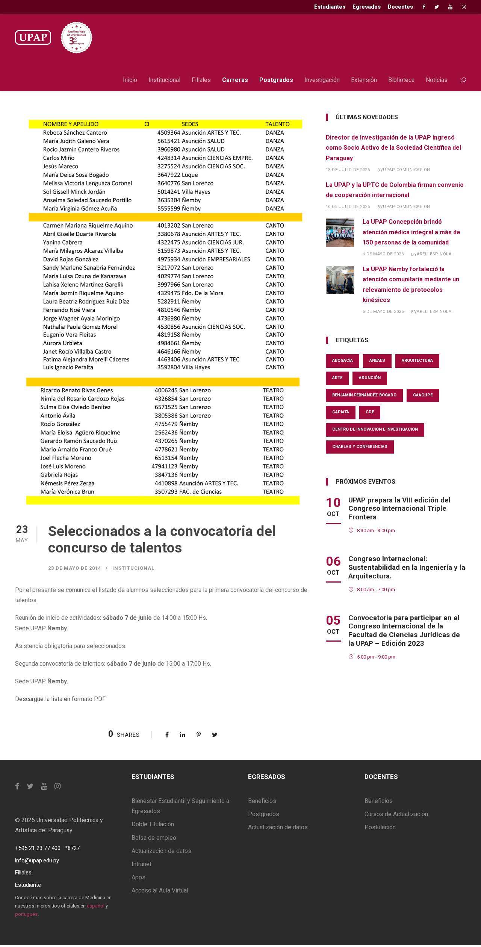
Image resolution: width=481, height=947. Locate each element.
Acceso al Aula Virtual (160, 890)
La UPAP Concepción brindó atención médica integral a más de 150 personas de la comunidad (411, 232)
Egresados (366, 7)
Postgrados (276, 79)
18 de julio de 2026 (348, 169)
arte (337, 377)
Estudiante (28, 885)
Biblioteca (401, 79)
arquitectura (417, 360)
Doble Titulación (153, 824)
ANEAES (377, 360)
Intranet (141, 864)
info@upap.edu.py (37, 860)
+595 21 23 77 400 (38, 848)
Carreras (235, 79)
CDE (370, 412)
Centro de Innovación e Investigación (375, 429)
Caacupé (423, 395)
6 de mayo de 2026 (383, 254)
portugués (26, 914)
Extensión (364, 79)
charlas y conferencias (359, 446)
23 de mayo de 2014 (74, 568)
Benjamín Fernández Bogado (364, 395)
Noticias (437, 79)
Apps (138, 877)
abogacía (342, 360)
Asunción (370, 377)
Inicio (130, 79)
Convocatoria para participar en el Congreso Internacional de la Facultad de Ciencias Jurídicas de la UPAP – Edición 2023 (404, 630)
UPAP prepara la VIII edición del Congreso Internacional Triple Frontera (399, 509)
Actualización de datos (161, 850)
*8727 (72, 848)
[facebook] (423, 7)
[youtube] (450, 7)
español (95, 906)
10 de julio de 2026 (348, 206)
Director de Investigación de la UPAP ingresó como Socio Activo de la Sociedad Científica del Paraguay (393, 147)
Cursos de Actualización (396, 814)
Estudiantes (329, 7)
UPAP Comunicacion (406, 169)
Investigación (322, 79)
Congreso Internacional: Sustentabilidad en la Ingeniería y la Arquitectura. (406, 567)
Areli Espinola (434, 254)
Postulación (380, 827)
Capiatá (340, 412)
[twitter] (436, 7)
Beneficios (262, 800)
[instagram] (464, 7)
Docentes (400, 7)
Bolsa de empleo (154, 837)
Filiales (201, 79)
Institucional (164, 79)
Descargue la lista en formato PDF (60, 699)
